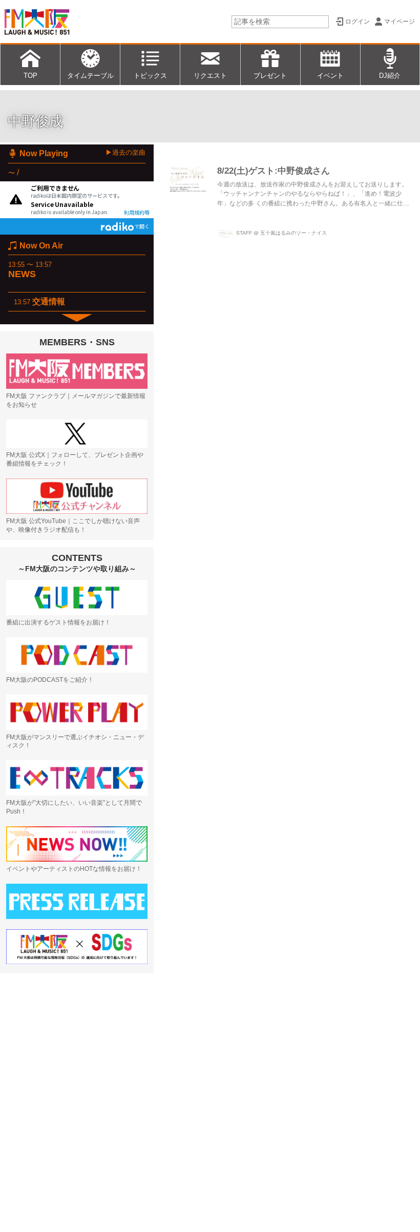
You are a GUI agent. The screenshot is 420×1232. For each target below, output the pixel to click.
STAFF (244, 233)
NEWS (22, 274)
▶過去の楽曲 (125, 152)
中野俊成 (35, 121)
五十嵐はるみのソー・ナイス (293, 233)
